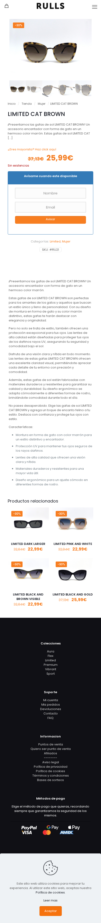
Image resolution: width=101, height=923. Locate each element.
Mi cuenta (50, 700)
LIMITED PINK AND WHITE (73, 544)
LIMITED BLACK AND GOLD (73, 594)
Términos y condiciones (50, 775)
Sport (51, 673)
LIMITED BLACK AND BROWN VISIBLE (28, 596)
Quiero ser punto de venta (51, 749)
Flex (50, 656)
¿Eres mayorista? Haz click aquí (32, 149)
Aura (50, 651)
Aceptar (50, 911)
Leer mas (50, 900)
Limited (55, 241)
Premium (51, 664)
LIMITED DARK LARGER (28, 544)
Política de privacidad (50, 766)
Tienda (27, 104)
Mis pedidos (50, 704)
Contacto (50, 713)
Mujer (41, 104)
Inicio (12, 104)
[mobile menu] (95, 7)
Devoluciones (50, 709)
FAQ (50, 718)
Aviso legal (50, 762)
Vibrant (50, 669)
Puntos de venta (50, 744)
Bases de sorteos (50, 780)
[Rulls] (50, 6)
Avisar (50, 219)
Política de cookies (50, 771)
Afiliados (50, 753)
